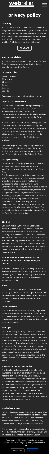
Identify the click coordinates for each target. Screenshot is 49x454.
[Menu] (44, 4)
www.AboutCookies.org (22, 271)
